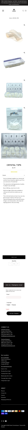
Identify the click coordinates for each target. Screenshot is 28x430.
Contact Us (3, 393)
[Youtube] (6, 421)
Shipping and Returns (6, 399)
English (8, 304)
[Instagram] (3, 421)
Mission (3, 391)
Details (4, 175)
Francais (14, 304)
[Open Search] (23, 10)
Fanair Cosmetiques (14, 425)
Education (3, 397)
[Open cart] (25, 10)
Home (10, 18)
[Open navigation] (4, 11)
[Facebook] (1, 421)
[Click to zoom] (24, 25)
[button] (14, 172)
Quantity (14, 261)
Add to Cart (14, 257)
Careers (3, 395)
